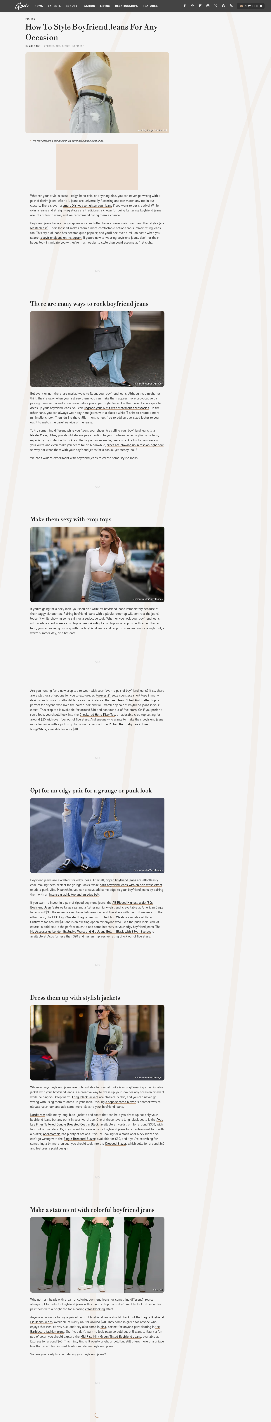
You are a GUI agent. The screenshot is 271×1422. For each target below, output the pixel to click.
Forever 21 (103, 695)
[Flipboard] (200, 7)
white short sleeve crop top (59, 623)
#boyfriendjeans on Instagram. (61, 237)
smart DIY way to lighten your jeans (87, 205)
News (38, 6)
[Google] (223, 7)
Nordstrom (37, 1115)
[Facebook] (185, 7)
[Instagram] (208, 7)
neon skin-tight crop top (98, 623)
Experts (54, 6)
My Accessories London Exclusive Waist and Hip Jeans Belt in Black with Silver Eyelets (90, 931)
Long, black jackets (85, 1097)
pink (103, 1327)
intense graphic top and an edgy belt (74, 894)
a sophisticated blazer (120, 1102)
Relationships (126, 6)
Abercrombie (51, 1134)
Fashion (88, 6)
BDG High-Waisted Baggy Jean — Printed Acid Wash (88, 917)
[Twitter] (216, 7)
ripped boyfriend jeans (121, 880)
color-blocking (95, 1309)
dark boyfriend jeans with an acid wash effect (131, 885)
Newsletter (253, 6)
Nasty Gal (158, 1290)
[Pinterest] (192, 7)
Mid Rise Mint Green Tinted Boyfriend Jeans (111, 1336)
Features (150, 6)
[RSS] (231, 7)
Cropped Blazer (115, 1143)
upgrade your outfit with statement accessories (116, 408)
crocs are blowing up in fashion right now (135, 445)
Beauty (71, 6)
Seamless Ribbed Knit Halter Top (133, 700)
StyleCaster (111, 403)
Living (105, 6)
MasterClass (38, 228)
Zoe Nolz (34, 46)
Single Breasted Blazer (79, 1139)
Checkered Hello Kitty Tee (97, 714)
